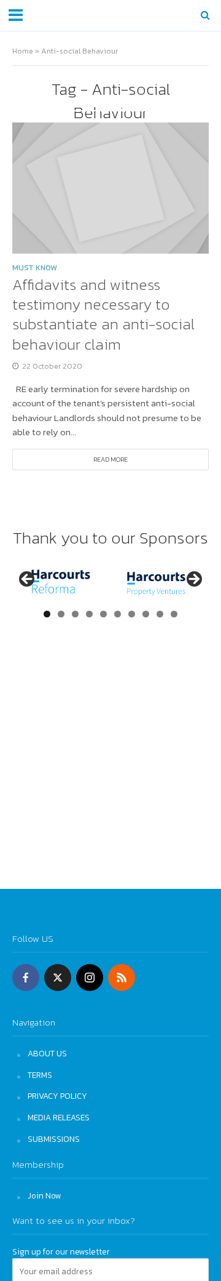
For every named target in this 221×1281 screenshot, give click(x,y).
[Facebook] (25, 977)
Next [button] (193, 580)
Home (22, 51)
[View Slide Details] (60, 582)
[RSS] (121, 977)
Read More (110, 459)
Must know (34, 268)
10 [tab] (174, 614)
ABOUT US (47, 1053)
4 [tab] (89, 614)
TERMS (40, 1075)
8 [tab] (145, 614)
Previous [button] (27, 580)
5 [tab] (103, 614)
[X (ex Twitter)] (57, 977)
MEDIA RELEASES (59, 1117)
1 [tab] (47, 614)
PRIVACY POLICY (57, 1096)
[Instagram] (89, 977)
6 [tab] (117, 614)
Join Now (44, 1195)
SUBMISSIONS (54, 1139)
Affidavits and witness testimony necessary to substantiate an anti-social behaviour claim (103, 314)
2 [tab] (61, 614)
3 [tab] (75, 614)
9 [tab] (160, 614)
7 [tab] (131, 614)
